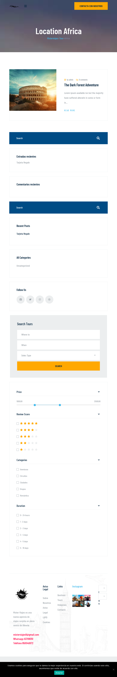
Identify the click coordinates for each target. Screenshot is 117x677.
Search (58, 366)
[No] (113, 669)
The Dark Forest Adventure (81, 85)
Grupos (23, 489)
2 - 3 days (24, 528)
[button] (58, 355)
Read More (69, 110)
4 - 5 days (24, 541)
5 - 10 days (24, 548)
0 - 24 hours (25, 515)
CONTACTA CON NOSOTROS (91, 6)
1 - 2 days (23, 522)
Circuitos (23, 476)
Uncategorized (23, 265)
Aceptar (59, 673)
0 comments (83, 79)
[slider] (35, 405)
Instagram (77, 586)
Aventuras (24, 469)
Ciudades (23, 482)
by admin (70, 79)
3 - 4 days (24, 535)
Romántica (24, 495)
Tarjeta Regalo (23, 162)
